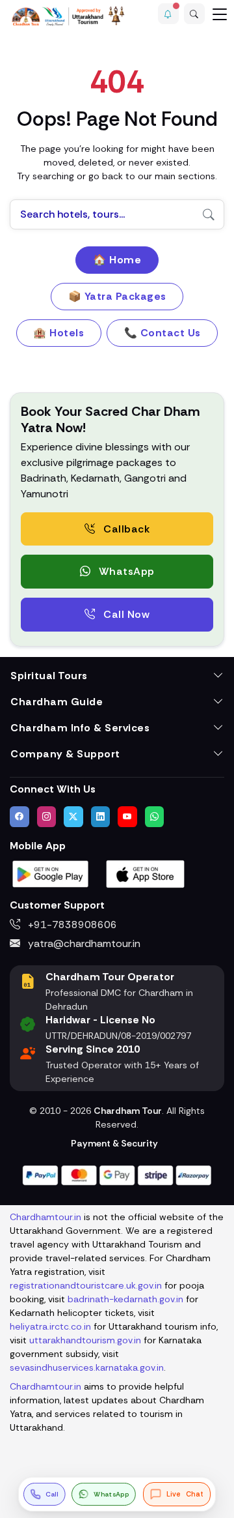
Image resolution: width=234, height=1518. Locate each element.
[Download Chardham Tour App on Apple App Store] (146, 873)
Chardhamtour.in (45, 1217)
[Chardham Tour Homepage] (68, 15)
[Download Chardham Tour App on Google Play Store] (51, 873)
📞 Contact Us (162, 333)
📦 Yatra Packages (117, 296)
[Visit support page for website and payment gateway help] (117, 1174)
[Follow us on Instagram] (47, 816)
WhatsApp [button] (125, 571)
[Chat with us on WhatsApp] (154, 816)
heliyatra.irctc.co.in (50, 1326)
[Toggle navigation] (219, 13)
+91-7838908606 (71, 924)
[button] (168, 13)
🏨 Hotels (58, 333)
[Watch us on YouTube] (127, 816)
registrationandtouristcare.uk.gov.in (86, 1285)
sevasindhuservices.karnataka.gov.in (87, 1367)
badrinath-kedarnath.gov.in (125, 1299)
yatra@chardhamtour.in (82, 943)
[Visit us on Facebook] (19, 816)
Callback (125, 529)
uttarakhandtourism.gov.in (85, 1340)
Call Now (125, 614)
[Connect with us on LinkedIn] (100, 816)
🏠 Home (117, 260)
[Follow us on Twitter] (73, 816)
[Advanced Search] (194, 13)
